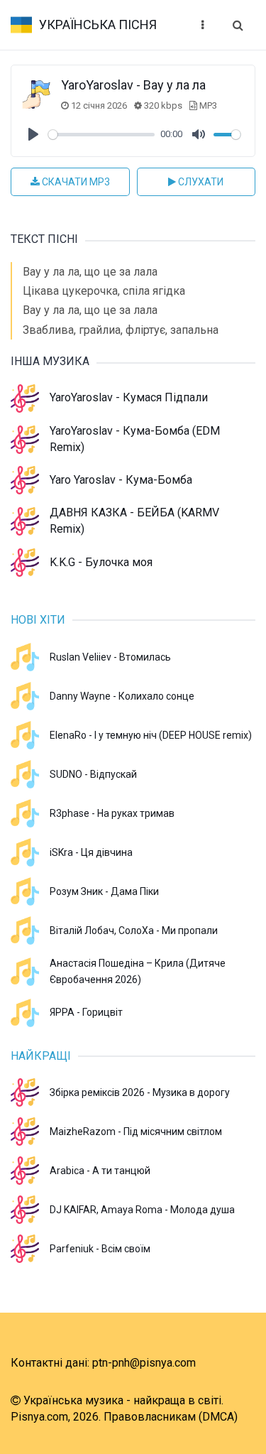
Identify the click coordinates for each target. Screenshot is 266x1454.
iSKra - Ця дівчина (91, 852)
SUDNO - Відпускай (93, 774)
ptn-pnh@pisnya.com (144, 1362)
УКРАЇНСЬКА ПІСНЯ (98, 24)
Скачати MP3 (75, 182)
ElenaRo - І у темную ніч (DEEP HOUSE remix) (151, 735)
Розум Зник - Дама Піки (104, 891)
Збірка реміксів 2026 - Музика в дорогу (140, 1092)
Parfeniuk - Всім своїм (100, 1248)
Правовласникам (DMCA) (171, 1416)
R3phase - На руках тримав (112, 813)
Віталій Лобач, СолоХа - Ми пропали (134, 930)
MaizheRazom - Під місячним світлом (136, 1131)
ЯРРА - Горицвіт (86, 1012)
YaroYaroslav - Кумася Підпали (129, 397)
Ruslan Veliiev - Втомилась (110, 657)
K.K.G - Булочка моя (101, 562)
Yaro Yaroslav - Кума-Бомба (121, 480)
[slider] (101, 134)
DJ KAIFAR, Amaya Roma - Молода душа (142, 1209)
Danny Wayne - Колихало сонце (122, 696)
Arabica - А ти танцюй (100, 1170)
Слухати (199, 182)
